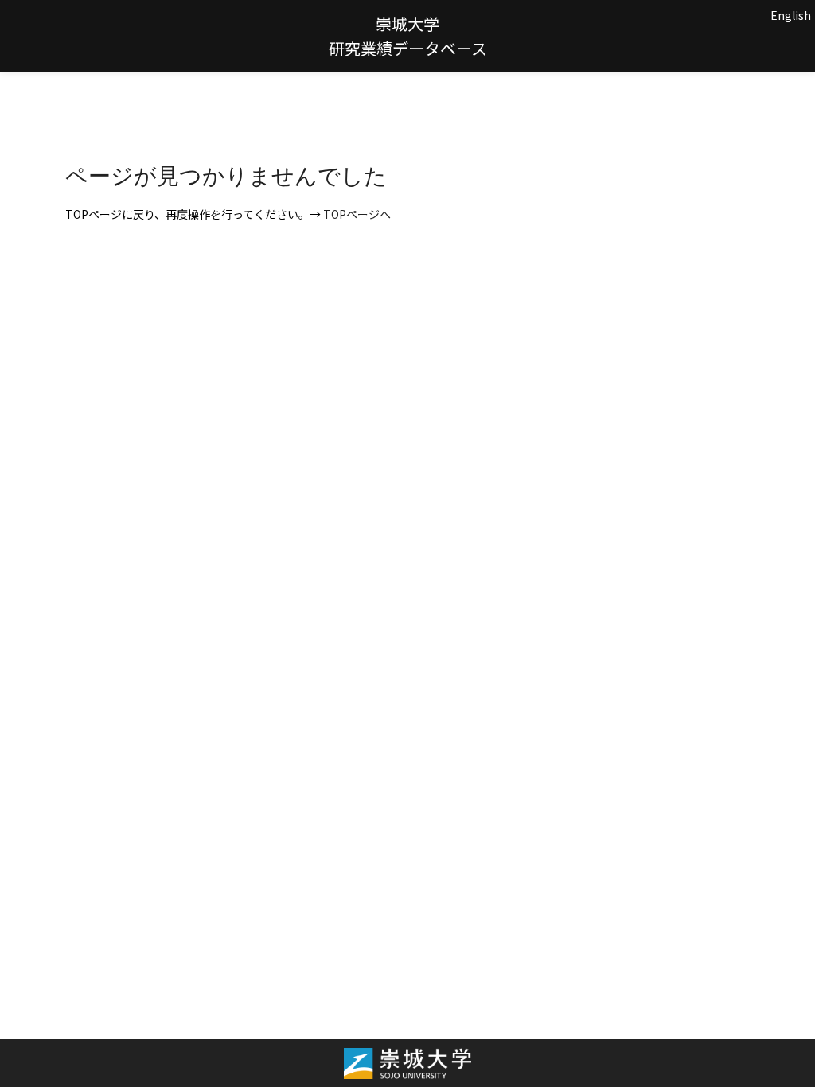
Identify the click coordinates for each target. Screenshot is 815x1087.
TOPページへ (357, 214)
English (790, 15)
